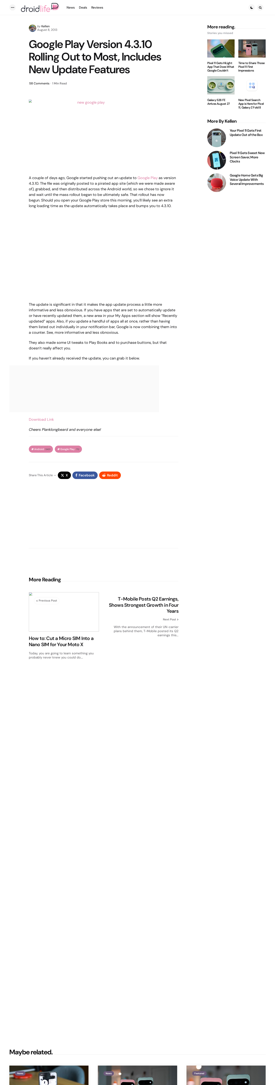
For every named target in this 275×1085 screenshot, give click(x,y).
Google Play (148, 177)
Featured (199, 1073)
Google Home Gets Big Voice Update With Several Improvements (247, 179)
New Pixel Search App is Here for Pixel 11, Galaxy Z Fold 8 (251, 103)
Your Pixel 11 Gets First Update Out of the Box (246, 132)
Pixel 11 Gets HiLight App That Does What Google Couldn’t (220, 66)
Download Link (41, 419)
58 (39, 83)
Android (42, 449)
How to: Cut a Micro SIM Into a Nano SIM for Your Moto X (61, 641)
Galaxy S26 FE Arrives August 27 (218, 102)
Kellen (45, 26)
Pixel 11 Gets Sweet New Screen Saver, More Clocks (247, 157)
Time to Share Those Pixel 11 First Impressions (251, 66)
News (20, 1073)
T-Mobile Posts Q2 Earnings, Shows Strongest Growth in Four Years (143, 605)
